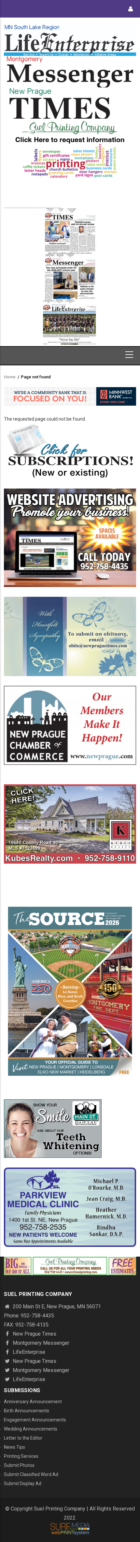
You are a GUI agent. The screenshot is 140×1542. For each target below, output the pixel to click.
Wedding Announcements (30, 1428)
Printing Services (21, 1456)
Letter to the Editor (23, 1438)
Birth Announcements (26, 1410)
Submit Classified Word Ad (31, 1474)
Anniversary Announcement (33, 1401)
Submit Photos (19, 1465)
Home (10, 376)
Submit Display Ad (22, 1483)
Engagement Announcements (35, 1419)
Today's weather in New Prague (32, 205)
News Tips (14, 1447)
